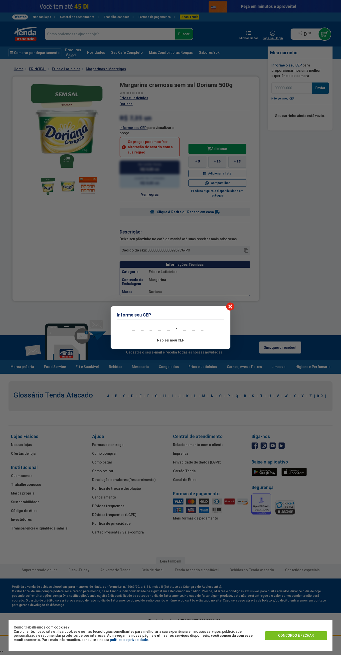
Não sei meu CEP (170, 340)
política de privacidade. (129, 640)
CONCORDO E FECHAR (296, 635)
